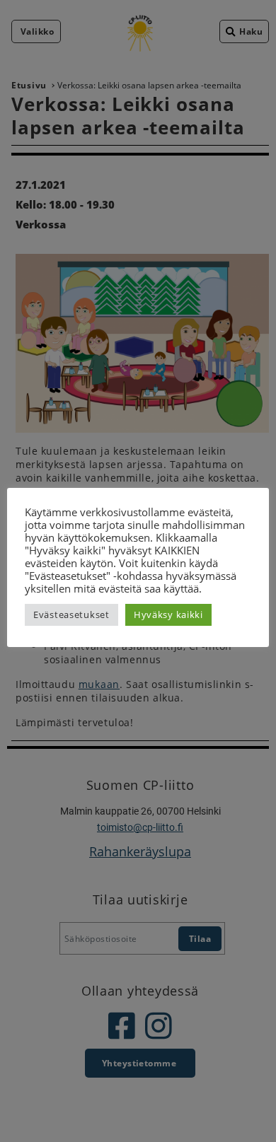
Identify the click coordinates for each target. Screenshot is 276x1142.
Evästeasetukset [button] (71, 614)
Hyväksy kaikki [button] (168, 614)
